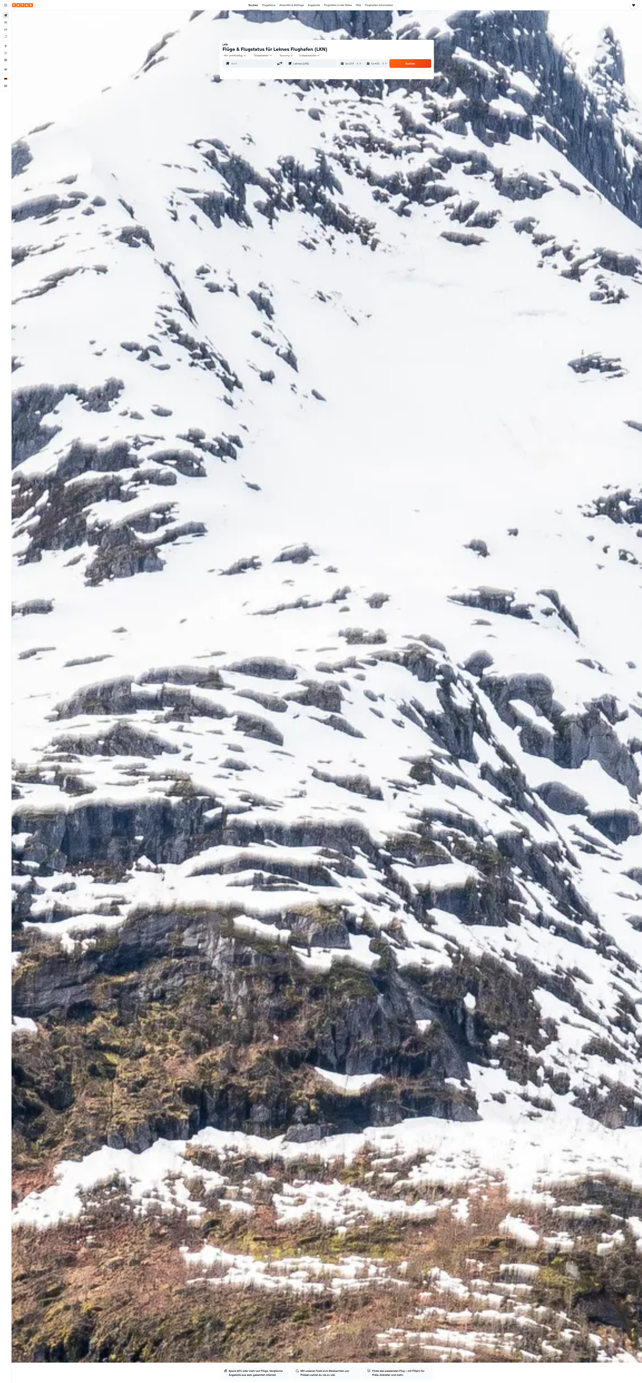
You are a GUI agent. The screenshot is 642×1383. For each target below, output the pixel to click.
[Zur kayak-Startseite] (22, 5)
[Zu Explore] (5, 46)
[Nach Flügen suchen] (5, 15)
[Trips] (5, 69)
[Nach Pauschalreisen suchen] (5, 36)
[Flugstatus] (5, 53)
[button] (5, 5)
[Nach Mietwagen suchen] (5, 29)
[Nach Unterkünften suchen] (5, 22)
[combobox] (235, 55)
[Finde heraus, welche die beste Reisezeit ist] (5, 60)
